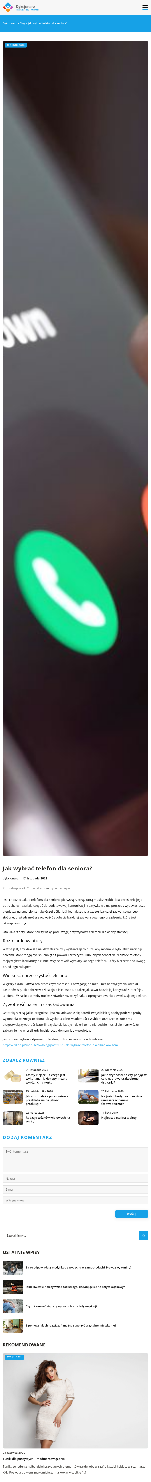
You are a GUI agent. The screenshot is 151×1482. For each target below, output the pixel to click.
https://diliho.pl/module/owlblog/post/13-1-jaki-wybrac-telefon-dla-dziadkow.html (61, 1045)
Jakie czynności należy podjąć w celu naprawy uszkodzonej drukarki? (124, 1078)
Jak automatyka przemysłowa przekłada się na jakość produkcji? (47, 1100)
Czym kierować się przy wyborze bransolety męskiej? (61, 1306)
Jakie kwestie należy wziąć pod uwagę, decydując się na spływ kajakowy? (75, 1287)
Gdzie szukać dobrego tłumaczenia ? (29, 1459)
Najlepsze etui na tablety (119, 1118)
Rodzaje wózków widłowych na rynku (48, 1120)
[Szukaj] (143, 1235)
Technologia (16, 45)
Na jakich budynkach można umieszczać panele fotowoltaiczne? (121, 1100)
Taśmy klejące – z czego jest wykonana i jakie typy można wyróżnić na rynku (46, 1078)
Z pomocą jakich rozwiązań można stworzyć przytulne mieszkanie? (71, 1325)
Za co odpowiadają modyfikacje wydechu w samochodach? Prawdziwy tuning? (78, 1267)
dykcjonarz (11, 878)
